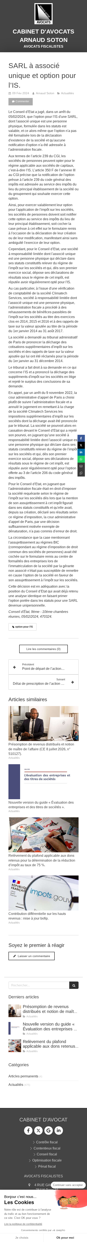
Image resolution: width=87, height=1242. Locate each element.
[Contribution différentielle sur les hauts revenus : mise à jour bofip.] (43, 892)
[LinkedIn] (58, 1130)
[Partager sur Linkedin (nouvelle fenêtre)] (81, 452)
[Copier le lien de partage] (81, 473)
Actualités (15, 1084)
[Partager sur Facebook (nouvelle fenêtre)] (81, 438)
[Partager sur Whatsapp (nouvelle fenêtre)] (81, 459)
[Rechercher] (74, 985)
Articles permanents (23, 1076)
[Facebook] (28, 1130)
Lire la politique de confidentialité (23, 1224)
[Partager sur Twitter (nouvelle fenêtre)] (81, 445)
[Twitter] (38, 1130)
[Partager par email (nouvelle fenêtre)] (81, 466)
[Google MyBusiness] (48, 1130)
